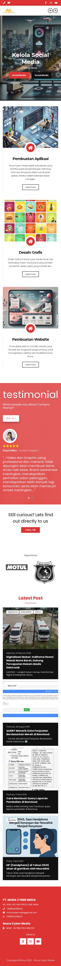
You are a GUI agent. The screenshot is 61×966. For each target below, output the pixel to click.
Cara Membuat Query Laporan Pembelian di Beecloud (27, 800)
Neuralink (12, 820)
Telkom (38, 612)
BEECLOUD (12, 686)
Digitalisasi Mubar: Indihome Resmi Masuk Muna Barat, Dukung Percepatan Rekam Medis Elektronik (29, 662)
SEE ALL (11, 418)
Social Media (19, 75)
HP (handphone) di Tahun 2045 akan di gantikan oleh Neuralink (27, 866)
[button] (28, 498)
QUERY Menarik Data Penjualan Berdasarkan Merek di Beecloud (27, 732)
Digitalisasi (12, 612)
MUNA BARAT (26, 612)
